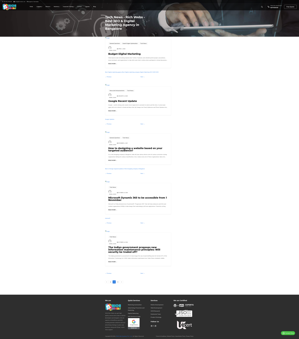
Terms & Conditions (161, 336)
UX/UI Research (155, 311)
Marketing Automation (135, 305)
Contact (79, 6)
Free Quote (290, 7)
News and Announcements (117, 91)
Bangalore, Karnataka (33, 1)
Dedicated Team (156, 314)
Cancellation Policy (180, 336)
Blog (94, 6)
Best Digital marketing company (131, 72)
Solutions (56, 6)
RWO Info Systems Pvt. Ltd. (124, 336)
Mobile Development (157, 305)
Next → (142, 77)
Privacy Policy (189, 336)
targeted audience (119, 169)
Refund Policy (170, 336)
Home (31, 6)
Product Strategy (156, 317)
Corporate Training (68, 6)
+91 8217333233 (7, 1)
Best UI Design (109, 169)
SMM (154, 72)
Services (47, 6)
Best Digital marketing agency (113, 72)
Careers (87, 6)
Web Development (156, 308)
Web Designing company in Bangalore (134, 169)
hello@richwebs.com (20, 1)
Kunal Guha (112, 50)
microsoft (107, 218)
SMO (157, 72)
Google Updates (109, 119)
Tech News (143, 43)
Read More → (112, 64)
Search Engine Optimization (130, 43)
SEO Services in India (134, 316)
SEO (151, 72)
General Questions (115, 43)
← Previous (108, 77)
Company (39, 6)
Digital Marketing (144, 72)
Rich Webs (111, 313)
